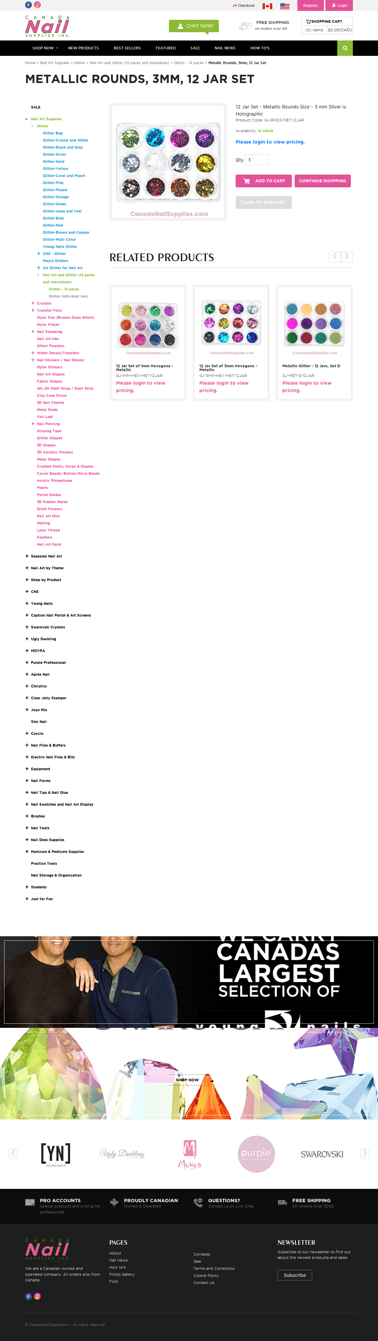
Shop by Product (46, 580)
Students (39, 887)
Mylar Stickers (49, 367)
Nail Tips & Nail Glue (49, 792)
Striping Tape (49, 431)
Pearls (42, 488)
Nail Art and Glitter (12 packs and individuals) (130, 63)
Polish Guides (49, 495)
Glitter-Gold (53, 161)
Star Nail (39, 722)
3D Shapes (46, 445)
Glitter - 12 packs (189, 63)
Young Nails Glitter (60, 246)
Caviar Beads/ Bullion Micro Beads (68, 473)
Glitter (79, 63)
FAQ (113, 1281)
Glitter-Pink (53, 183)
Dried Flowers (49, 509)
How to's (117, 1267)
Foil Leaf (45, 417)
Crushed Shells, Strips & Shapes (65, 466)
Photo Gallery (122, 1274)
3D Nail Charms (50, 402)
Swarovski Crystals (48, 627)
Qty (240, 160)
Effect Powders (50, 346)
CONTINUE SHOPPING (322, 181)
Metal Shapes (49, 459)
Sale (197, 1261)
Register (310, 5)
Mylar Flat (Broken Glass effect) (65, 317)
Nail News (118, 1260)
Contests (201, 1254)
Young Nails (42, 603)
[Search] (345, 48)
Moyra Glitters (55, 261)
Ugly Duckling (43, 639)
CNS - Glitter (54, 254)
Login (342, 5)
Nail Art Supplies (54, 63)
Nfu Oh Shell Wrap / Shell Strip (65, 388)
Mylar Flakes (48, 324)
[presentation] (335, 257)
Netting (43, 523)
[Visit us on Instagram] (38, 1296)
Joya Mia (39, 710)
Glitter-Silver (54, 154)
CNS (35, 592)
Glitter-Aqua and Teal (62, 211)
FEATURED (166, 48)
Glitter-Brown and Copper (66, 232)
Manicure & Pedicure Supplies (57, 852)
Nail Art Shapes (51, 374)
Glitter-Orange (56, 197)
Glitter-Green (54, 204)
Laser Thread (48, 530)
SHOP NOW (187, 988)
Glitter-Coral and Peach (64, 176)
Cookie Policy (206, 1275)
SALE (195, 48)
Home (30, 63)
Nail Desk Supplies (47, 840)
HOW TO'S (260, 48)
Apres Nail (40, 674)
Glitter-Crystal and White (65, 140)
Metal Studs (47, 410)
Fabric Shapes (49, 381)
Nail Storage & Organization (56, 875)
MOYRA (38, 651)
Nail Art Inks (48, 339)
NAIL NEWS (225, 48)
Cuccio (37, 733)
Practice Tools (44, 863)
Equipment (40, 769)
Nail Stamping (49, 332)
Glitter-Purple (55, 190)
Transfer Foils (49, 310)
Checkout (246, 5)
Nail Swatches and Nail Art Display (62, 804)
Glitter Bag (53, 133)
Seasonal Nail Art (46, 556)
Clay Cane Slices (52, 395)
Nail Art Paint (49, 544)
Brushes (38, 816)
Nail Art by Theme (47, 568)
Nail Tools (40, 828)
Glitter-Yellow (55, 168)
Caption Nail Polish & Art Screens (61, 615)
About (115, 1253)
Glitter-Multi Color (59, 239)
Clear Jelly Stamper (48, 698)
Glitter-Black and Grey (63, 147)
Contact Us (203, 1282)
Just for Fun (42, 899)
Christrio (39, 686)
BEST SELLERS (127, 48)
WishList (146, 357)
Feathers (44, 537)
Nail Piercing (48, 424)
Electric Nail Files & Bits (53, 757)
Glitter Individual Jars (68, 296)
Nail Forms (40, 781)
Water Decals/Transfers (58, 353)
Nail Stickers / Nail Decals (60, 360)
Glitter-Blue (53, 218)
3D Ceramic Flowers (55, 452)
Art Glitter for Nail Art (63, 268)
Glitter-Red (53, 225)
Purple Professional (48, 662)
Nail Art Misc (48, 516)
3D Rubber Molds (52, 502)
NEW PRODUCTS (83, 48)
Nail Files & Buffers (48, 745)
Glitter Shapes (49, 438)
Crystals (44, 303)
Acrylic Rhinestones (54, 480)
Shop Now (42, 48)
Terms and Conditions (213, 1268)
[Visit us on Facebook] (29, 1296)
